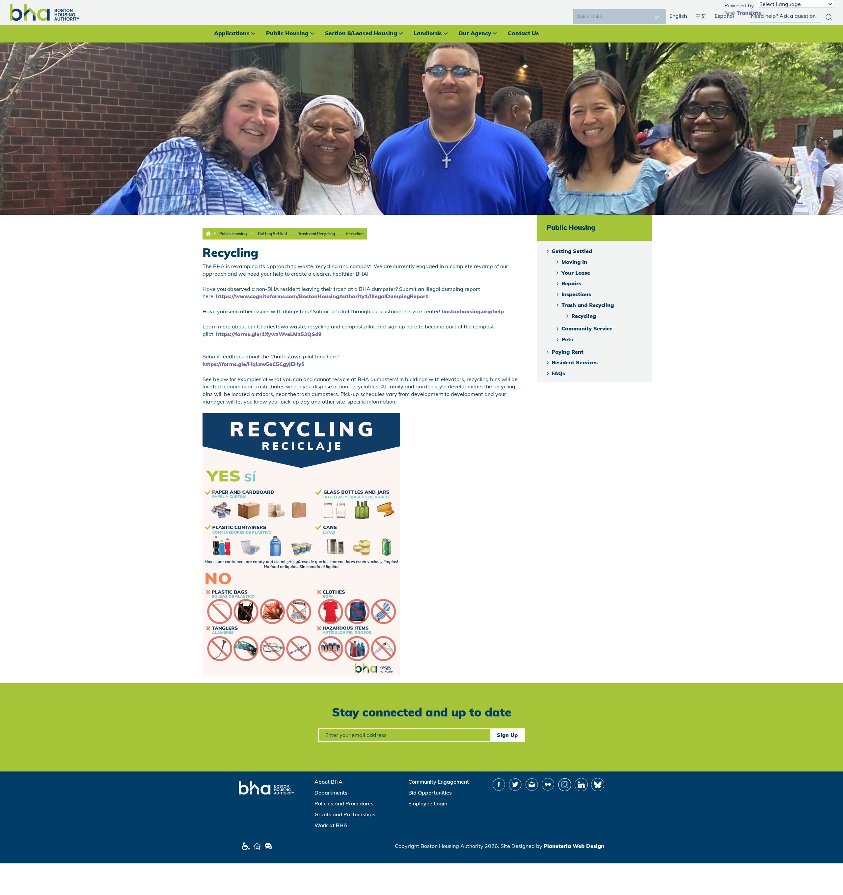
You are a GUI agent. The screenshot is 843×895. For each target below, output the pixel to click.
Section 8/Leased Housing (361, 33)
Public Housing (287, 33)
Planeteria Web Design (574, 846)
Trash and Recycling (316, 233)
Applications (232, 33)
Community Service (586, 328)
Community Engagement (438, 781)
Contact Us (523, 33)
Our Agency (474, 33)
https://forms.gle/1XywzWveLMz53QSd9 (269, 334)
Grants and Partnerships (344, 814)
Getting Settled (272, 233)
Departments (330, 792)
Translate (749, 13)
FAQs (558, 373)
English (678, 16)
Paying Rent (568, 352)
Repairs (571, 283)
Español (724, 16)
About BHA (328, 781)
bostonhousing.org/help (473, 311)
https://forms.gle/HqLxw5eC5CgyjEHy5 (254, 364)
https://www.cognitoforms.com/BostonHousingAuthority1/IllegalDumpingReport (322, 296)
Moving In (574, 262)
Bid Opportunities (430, 792)
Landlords (428, 33)
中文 (700, 16)
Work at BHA (330, 825)
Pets (567, 339)
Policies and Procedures (343, 803)
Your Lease (575, 272)
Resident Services (575, 362)
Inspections (576, 294)
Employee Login (427, 803)
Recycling (355, 233)
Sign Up (507, 735)
